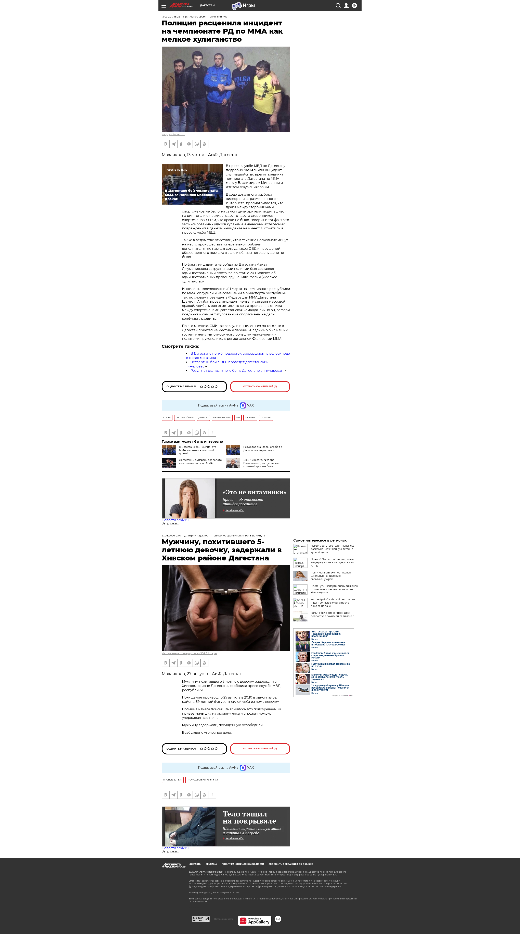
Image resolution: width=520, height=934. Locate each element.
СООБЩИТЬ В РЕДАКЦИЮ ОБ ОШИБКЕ (291, 864)
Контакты (195, 864)
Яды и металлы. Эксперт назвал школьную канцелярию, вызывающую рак (331, 576)
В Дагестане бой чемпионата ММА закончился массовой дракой (197, 450)
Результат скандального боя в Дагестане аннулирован (237, 371)
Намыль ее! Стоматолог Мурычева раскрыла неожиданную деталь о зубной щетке (332, 549)
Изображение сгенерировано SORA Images (189, 653)
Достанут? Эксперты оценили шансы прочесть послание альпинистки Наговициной (334, 589)
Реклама (211, 864)
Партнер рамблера (223, 919)
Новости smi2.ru (175, 520)
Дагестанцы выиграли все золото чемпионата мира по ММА (200, 461)
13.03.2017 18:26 (171, 16)
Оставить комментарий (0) (260, 386)
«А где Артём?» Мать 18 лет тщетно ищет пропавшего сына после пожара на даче (333, 602)
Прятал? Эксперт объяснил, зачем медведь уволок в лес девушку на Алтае (332, 562)
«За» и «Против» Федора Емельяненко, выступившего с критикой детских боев (262, 463)
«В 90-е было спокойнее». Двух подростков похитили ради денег (332, 614)
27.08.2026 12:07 (171, 535)
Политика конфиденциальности (243, 864)
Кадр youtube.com (173, 134)
